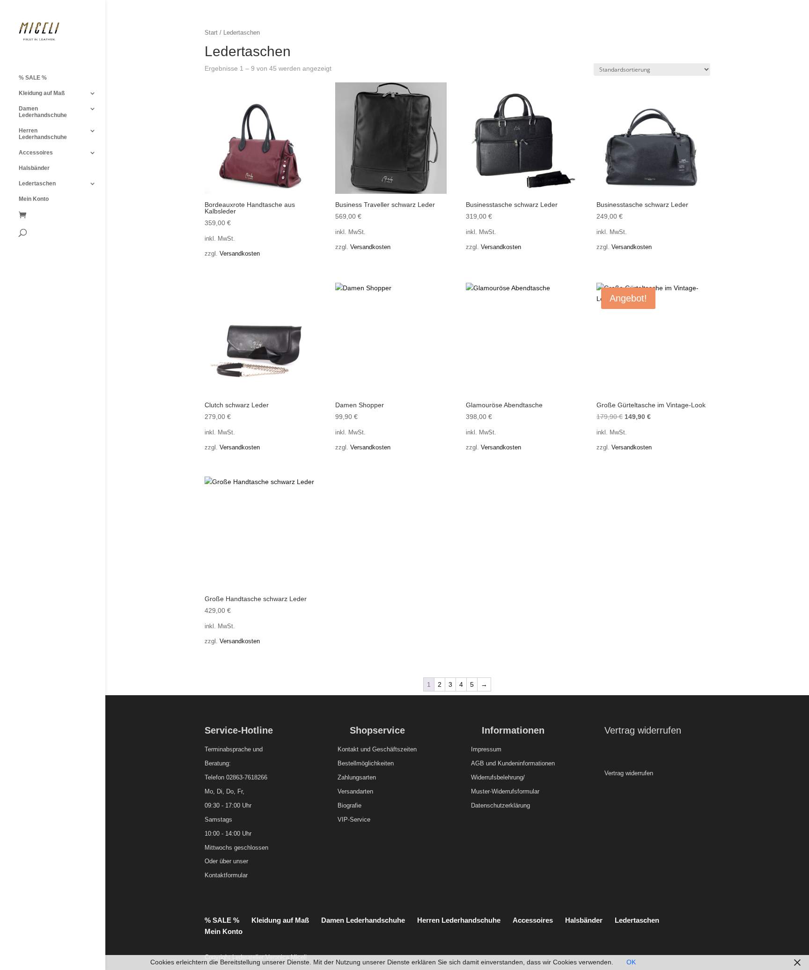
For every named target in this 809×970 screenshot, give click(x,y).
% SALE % (33, 77)
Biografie (349, 805)
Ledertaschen (37, 183)
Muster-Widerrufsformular (505, 791)
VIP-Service (354, 819)
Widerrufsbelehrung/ (498, 777)
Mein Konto (34, 199)
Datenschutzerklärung (500, 805)
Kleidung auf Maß (42, 93)
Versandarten (355, 791)
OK (631, 962)
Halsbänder (34, 168)
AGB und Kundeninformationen (513, 763)
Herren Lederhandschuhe (43, 133)
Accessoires (36, 152)
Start (211, 32)
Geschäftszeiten (394, 749)
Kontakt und (354, 749)
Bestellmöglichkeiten (366, 763)
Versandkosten (240, 253)
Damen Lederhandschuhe (43, 111)
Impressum (486, 749)
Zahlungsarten (357, 777)
